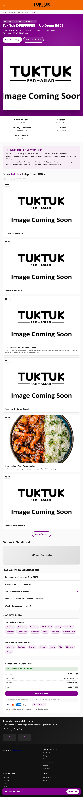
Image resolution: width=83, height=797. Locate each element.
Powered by (7, 750)
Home (4, 12)
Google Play (18, 729)
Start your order (41, 694)
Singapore (43, 647)
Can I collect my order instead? (17, 591)
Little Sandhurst (46, 627)
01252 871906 (21, 136)
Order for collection (33, 40)
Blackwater (35, 631)
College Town (22, 631)
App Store (7, 729)
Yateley (58, 627)
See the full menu (41, 534)
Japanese (32, 647)
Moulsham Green (69, 631)
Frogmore (33, 627)
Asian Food (10, 647)
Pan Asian (21, 647)
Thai (60, 647)
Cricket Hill (68, 627)
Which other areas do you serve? (18, 606)
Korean (52, 647)
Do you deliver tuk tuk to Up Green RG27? (21, 577)
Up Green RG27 (23, 12)
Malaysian (69, 647)
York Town (55, 631)
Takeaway (12, 12)
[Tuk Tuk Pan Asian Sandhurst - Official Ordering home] (41, 5)
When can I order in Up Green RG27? (19, 584)
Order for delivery (12, 40)
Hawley (45, 631)
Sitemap (45, 780)
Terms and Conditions (50, 777)
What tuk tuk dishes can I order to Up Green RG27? (25, 599)
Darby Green (22, 627)
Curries (9, 652)
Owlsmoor (10, 631)
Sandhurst (10, 627)
